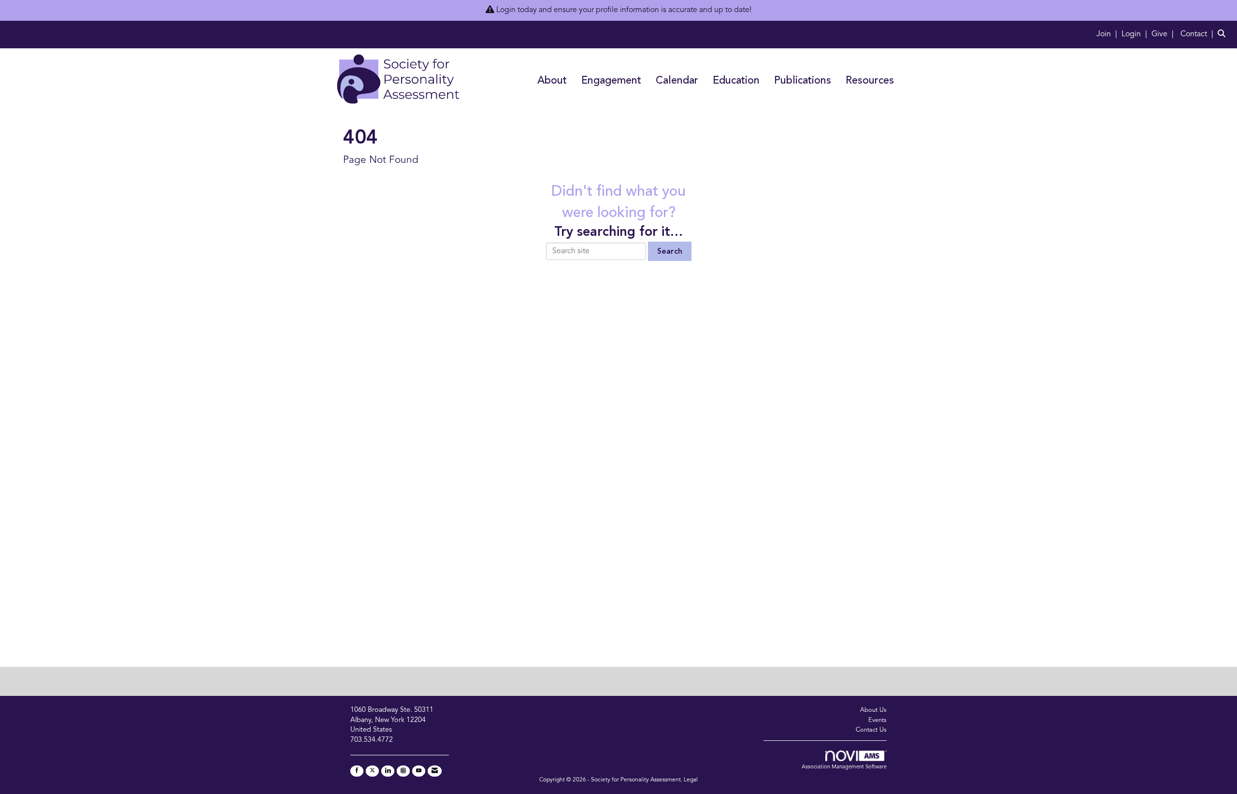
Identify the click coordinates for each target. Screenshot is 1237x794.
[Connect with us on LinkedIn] (387, 771)
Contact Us (871, 730)
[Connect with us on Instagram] (403, 771)
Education (736, 81)
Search (669, 252)
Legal (691, 780)
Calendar (677, 81)
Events (877, 720)
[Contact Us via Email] (435, 771)
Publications (802, 81)
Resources (870, 81)
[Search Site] (1224, 34)
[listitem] (1108, 34)
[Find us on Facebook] (356, 771)
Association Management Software (844, 767)
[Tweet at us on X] (372, 771)
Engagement (611, 81)
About (552, 81)
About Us (873, 710)
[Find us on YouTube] (418, 771)
